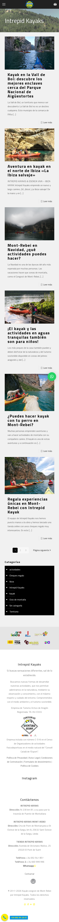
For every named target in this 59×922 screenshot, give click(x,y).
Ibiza (11, 581)
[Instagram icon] (34, 904)
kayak (12, 593)
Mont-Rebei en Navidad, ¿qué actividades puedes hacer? (27, 251)
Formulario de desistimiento (38, 761)
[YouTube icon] (31, 904)
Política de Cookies (29, 765)
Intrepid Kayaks (16, 587)
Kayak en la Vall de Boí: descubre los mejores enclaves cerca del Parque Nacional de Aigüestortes (26, 85)
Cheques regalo (16, 575)
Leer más (47, 122)
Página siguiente (41, 550)
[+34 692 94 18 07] (4, 917)
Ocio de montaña (17, 599)
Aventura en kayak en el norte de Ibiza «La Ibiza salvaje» (29, 170)
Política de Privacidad (17, 757)
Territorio (13, 611)
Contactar (29, 873)
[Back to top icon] (53, 912)
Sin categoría (15, 605)
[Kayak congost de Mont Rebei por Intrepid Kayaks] (29, 4)
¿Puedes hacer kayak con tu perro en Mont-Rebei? (28, 420)
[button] (52, 376)
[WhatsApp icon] (25, 904)
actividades (14, 569)
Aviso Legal (34, 757)
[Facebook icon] (28, 904)
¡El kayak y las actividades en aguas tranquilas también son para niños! (29, 334)
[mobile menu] (3, 4)
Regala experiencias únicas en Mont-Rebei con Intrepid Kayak (28, 505)
